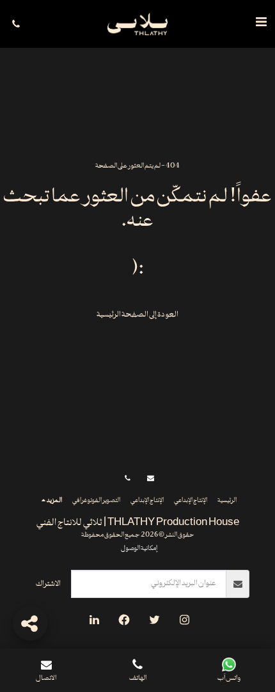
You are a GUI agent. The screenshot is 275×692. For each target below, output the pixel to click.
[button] (261, 24)
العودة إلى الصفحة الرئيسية (137, 315)
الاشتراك (48, 584)
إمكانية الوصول (139, 548)
